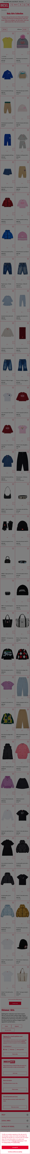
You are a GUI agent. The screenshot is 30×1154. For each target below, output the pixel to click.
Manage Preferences (17, 1140)
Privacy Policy (7, 1142)
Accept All (15, 1147)
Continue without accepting (15, 1151)
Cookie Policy (16, 1142)
